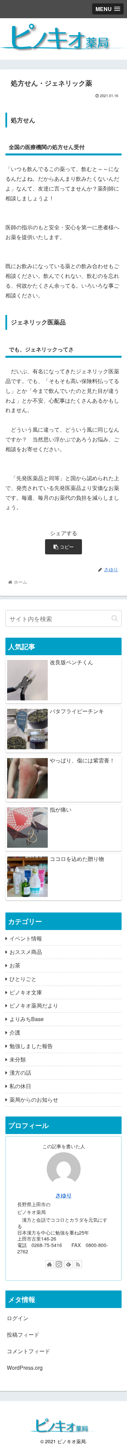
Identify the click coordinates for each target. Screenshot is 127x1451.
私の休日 (20, 1086)
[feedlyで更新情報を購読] (68, 1264)
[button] (115, 618)
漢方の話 (20, 1072)
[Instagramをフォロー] (59, 1264)
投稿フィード (23, 1334)
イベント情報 (25, 938)
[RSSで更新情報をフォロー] (78, 1264)
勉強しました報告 (31, 1046)
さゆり (64, 1195)
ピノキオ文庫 (25, 992)
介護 (14, 1032)
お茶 (14, 965)
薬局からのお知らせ (33, 1099)
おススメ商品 (25, 952)
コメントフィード (28, 1351)
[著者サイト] (49, 1264)
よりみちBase (26, 1019)
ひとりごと (23, 979)
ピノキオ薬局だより (33, 1005)
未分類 (17, 1059)
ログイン (17, 1318)
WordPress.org (25, 1367)
